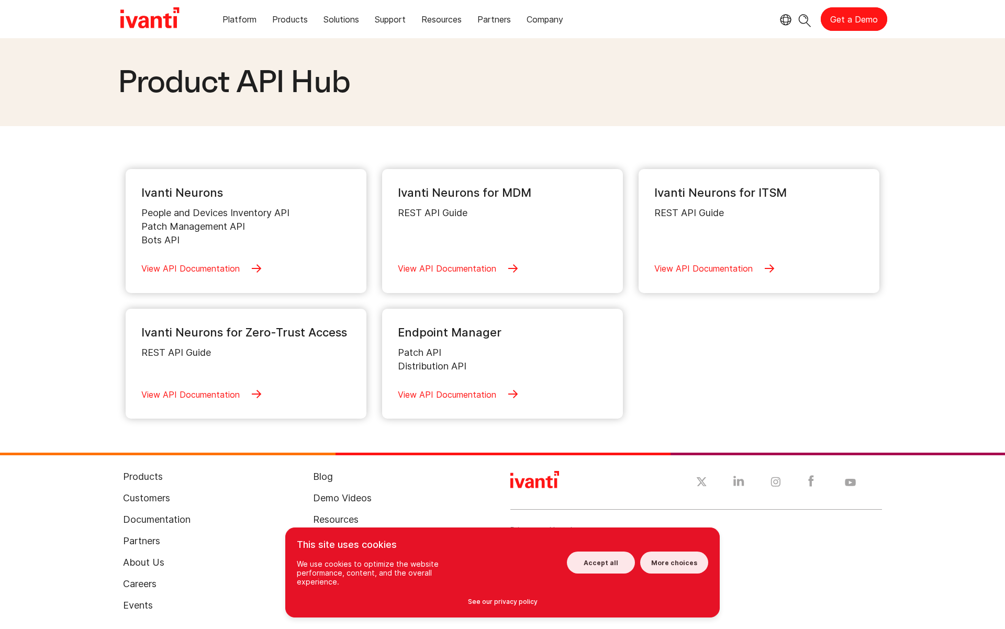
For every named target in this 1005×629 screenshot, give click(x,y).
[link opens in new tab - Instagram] (775, 483)
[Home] (150, 19)
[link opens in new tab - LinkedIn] (738, 483)
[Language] (784, 20)
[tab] (239, 21)
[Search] (804, 19)
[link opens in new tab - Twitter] (701, 483)
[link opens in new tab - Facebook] (811, 483)
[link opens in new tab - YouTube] (850, 483)
